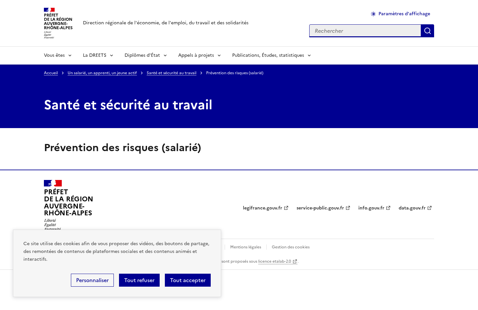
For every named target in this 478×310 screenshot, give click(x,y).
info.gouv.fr (371, 208)
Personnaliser (92, 280)
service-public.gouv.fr (320, 208)
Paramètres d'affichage (404, 13)
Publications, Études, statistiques (268, 55)
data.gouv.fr (412, 208)
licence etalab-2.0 (274, 261)
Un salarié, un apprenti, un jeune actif (102, 73)
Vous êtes (54, 55)
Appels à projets (196, 55)
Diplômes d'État (142, 55)
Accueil (51, 73)
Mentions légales (245, 247)
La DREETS (94, 55)
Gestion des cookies (291, 247)
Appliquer (427, 30)
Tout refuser (139, 280)
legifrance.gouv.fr (262, 208)
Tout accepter (188, 280)
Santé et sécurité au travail (171, 73)
